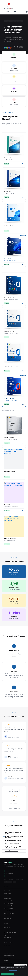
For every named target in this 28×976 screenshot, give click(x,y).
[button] (14, 833)
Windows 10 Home (8, 890)
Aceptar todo (7, 974)
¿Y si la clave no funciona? (12, 843)
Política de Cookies (13, 970)
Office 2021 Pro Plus (8, 903)
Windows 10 (15, 12)
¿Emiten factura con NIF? (11, 851)
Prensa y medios (7, 945)
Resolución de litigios (8, 963)
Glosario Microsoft (8, 942)
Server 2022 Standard (8, 910)
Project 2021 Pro (7, 918)
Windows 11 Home (8, 895)
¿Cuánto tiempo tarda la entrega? (13, 840)
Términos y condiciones (9, 955)
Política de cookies (8, 958)
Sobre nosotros (7, 927)
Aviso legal (6, 960)
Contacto (6, 930)
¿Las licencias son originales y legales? (13, 833)
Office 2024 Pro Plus (8, 901)
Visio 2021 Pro (7, 916)
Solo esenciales (20, 974)
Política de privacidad (8, 953)
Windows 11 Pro (7, 898)
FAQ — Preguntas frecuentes (10, 932)
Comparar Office (7, 940)
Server (21, 12)
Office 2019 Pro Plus (8, 905)
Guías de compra (7, 937)
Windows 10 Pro (7, 893)
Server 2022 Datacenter (9, 913)
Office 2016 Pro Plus (8, 908)
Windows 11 (8, 12)
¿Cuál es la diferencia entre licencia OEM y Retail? (14, 837)
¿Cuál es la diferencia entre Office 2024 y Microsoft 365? (13, 847)
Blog (5, 935)
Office (2, 12)
